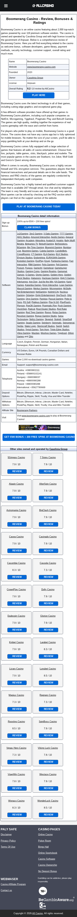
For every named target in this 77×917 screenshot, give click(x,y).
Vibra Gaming (23, 333)
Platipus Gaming (40, 302)
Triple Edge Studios (59, 329)
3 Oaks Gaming (51, 234)
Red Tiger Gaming (35, 312)
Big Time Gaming (35, 247)
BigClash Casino (47, 510)
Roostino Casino (16, 721)
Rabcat (31, 309)
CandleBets (61, 251)
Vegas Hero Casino (16, 748)
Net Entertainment (26, 292)
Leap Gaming (66, 285)
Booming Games (30, 251)
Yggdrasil (62, 333)
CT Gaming (36, 254)
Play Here (38, 95)
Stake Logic (30, 326)
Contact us (6, 890)
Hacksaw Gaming (50, 278)
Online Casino (45, 834)
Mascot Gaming (24, 288)
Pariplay (43, 299)
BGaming (21, 247)
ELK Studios (62, 254)
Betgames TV (31, 244)
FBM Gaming (34, 264)
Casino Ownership (47, 865)
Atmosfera (40, 240)
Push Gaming (64, 305)
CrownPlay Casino (16, 589)
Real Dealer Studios (46, 309)
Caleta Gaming (47, 251)
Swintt (59, 326)
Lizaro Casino (16, 668)
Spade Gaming (33, 323)
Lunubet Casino (48, 668)
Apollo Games (58, 237)
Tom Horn (44, 329)
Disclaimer (6, 834)
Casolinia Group (35, 78)
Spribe (20, 326)
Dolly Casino (47, 589)
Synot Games (31, 329)
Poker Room (44, 840)
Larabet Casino (48, 642)
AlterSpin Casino (48, 484)
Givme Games (42, 275)
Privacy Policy (8, 840)
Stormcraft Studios (46, 326)
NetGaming (41, 292)
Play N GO (54, 302)
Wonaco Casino (16, 800)
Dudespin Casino (16, 616)
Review (17, 471)
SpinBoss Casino (48, 721)
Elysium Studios (25, 257)
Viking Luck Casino (48, 748)
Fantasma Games (59, 261)
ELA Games (49, 254)
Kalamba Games (33, 285)
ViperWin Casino (16, 774)
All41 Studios (23, 237)
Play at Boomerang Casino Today (39, 206)
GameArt (38, 268)
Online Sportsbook (47, 853)
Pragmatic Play (49, 305)
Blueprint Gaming (53, 247)
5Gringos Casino (16, 457)
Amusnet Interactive (40, 237)
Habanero (36, 278)
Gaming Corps (32, 271)
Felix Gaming (48, 264)
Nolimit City (53, 292)
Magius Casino (16, 695)
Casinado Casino (48, 536)
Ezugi (47, 261)
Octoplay (30, 295)
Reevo (48, 312)
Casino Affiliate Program (13, 884)
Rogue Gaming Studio (46, 316)
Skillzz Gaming (36, 319)
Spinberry (46, 323)
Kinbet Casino (16, 642)
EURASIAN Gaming (56, 257)
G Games (30, 275)
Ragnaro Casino (48, 695)
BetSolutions (61, 244)
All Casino (37, 913)
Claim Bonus (32, 227)
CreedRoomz (23, 254)
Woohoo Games (48, 333)
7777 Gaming (66, 234)
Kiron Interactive (50, 285)
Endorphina (39, 257)
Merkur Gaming (40, 288)
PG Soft (26, 302)
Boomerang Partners (27, 410)
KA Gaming (59, 282)
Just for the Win (45, 282)
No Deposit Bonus (47, 871)
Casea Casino (16, 536)
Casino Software (46, 859)
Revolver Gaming (25, 316)
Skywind (49, 319)
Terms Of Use (8, 846)
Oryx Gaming (32, 299)
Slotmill (57, 319)
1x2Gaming (22, 234)
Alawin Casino (16, 484)
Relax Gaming (59, 312)
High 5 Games (67, 278)
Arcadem (30, 240)
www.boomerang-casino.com (41, 67)
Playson (21, 305)
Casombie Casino (16, 563)
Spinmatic (57, 323)
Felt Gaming (62, 264)
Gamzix (20, 275)
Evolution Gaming (25, 261)
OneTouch (61, 295)
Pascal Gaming (56, 299)
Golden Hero (56, 275)
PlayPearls (65, 302)
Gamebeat (48, 268)
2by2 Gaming (35, 234)
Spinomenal (68, 323)
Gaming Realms (48, 271)
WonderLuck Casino (47, 800)
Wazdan (36, 333)
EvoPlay (39, 261)
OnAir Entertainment (45, 295)
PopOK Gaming (33, 305)
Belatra (20, 244)
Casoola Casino (48, 563)
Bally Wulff (69, 240)
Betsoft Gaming (46, 244)
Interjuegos (22, 282)
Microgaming (55, 288)
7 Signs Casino (48, 457)
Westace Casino (47, 774)
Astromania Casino (16, 510)
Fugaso (29, 268)
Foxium (20, 268)
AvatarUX (50, 240)
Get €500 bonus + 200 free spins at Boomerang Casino (39, 437)
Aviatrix (59, 240)
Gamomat (62, 271)
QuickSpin (22, 309)
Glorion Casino (48, 616)
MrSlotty (67, 288)
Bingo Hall (43, 846)
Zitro (31, 336)
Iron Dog (33, 282)
